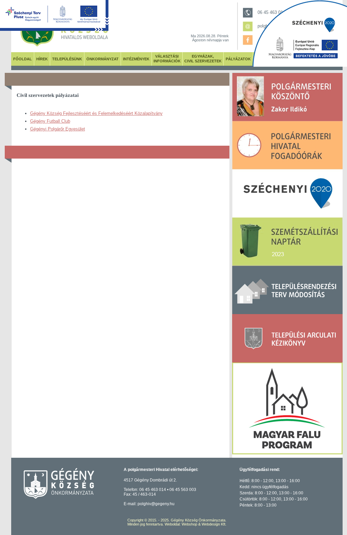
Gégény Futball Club (50, 121)
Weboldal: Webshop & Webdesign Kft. (195, 524)
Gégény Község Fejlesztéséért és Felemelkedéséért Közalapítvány (96, 113)
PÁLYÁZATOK (238, 59)
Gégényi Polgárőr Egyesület (57, 128)
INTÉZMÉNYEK (136, 59)
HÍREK (42, 59)
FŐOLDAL (22, 59)
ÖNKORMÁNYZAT (102, 59)
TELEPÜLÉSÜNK (67, 59)
